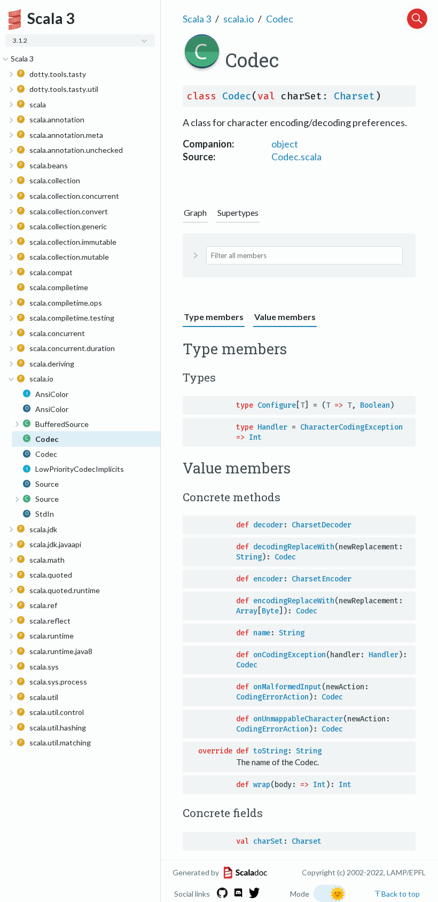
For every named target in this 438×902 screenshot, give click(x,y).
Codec (279, 19)
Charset (354, 96)
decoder (268, 525)
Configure (276, 405)
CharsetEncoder (321, 579)
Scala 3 (197, 19)
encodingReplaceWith (293, 601)
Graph (195, 212)
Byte (270, 611)
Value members (285, 317)
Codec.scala (296, 156)
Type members (214, 317)
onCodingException (289, 655)
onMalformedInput (287, 687)
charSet (268, 841)
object (284, 144)
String (249, 557)
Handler (272, 427)
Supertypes (238, 212)
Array (246, 611)
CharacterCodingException (351, 427)
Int (255, 437)
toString (270, 751)
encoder (268, 579)
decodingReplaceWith (293, 547)
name (261, 633)
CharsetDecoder (321, 525)
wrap (261, 785)
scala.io (238, 19)
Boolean (375, 405)
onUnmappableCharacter (298, 719)
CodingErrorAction (272, 697)
